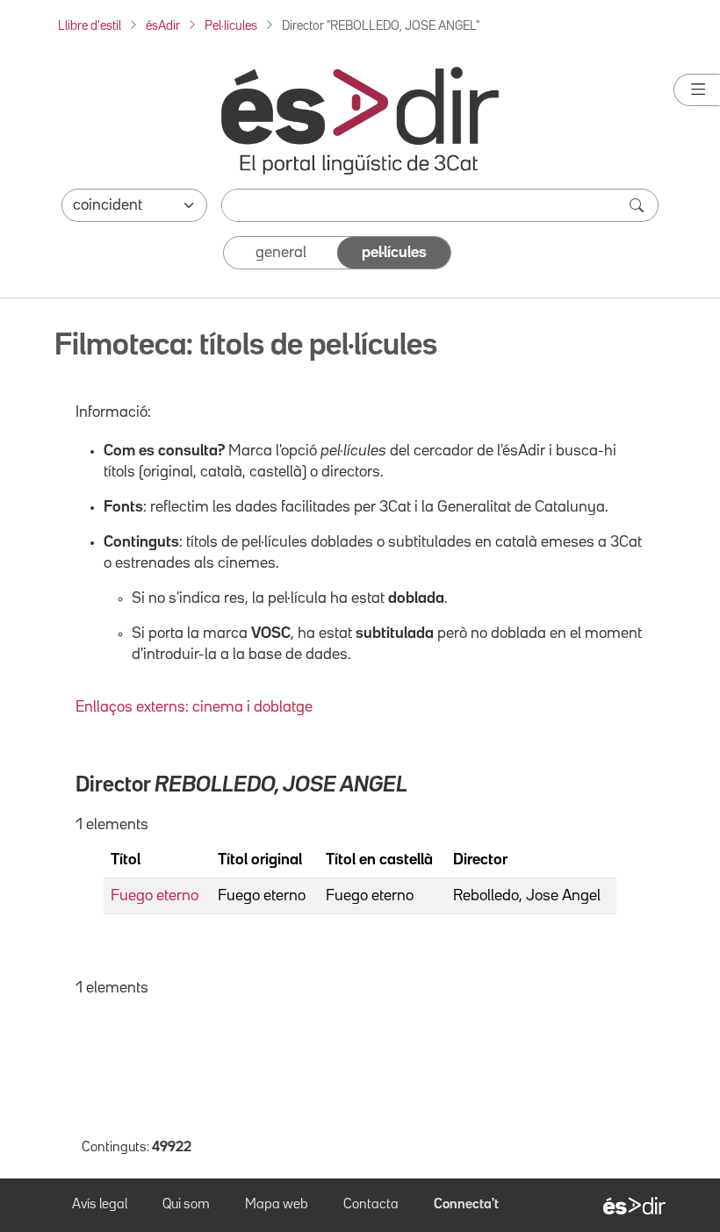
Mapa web (276, 1205)
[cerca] (638, 205)
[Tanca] (696, 90)
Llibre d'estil (89, 26)
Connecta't (466, 1205)
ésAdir (163, 26)
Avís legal (99, 1205)
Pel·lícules (231, 26)
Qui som (186, 1205)
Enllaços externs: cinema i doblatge (194, 707)
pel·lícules (394, 253)
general (281, 253)
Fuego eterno (154, 896)
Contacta (371, 1205)
